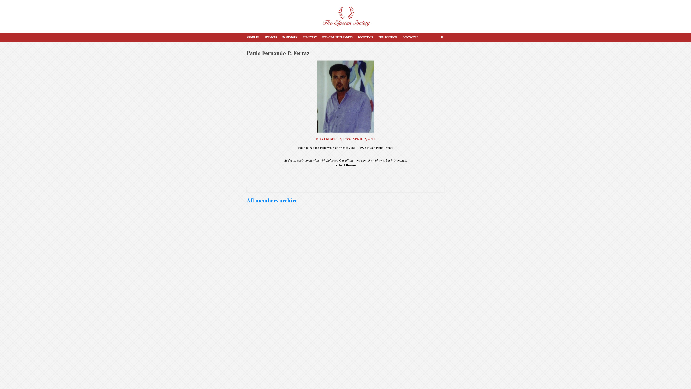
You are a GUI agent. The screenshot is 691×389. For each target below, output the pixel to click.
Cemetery (310, 37)
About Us (253, 37)
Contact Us (411, 37)
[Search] (442, 37)
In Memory (289, 37)
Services (271, 37)
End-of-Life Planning (337, 37)
